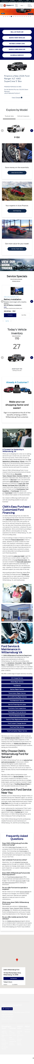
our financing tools (21, 562)
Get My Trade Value (17, 251)
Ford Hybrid (8, 495)
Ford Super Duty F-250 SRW (16, 488)
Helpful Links (20, 1030)
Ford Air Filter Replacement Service (17, 722)
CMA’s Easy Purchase (15, 850)
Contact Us (25, 577)
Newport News (11, 478)
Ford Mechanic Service (17, 703)
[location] (32, 1)
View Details (16, 100)
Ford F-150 (21, 486)
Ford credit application (24, 564)
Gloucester (18, 477)
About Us (27, 1034)
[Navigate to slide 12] (24, 16)
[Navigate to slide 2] (5, 16)
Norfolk (25, 478)
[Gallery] (17, 267)
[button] (17, 963)
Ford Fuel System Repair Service (17, 733)
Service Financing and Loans (17, 707)
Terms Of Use (13, 1061)
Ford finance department (15, 879)
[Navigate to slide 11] (22, 16)
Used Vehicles (14, 484)
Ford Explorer (21, 492)
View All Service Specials (16, 281)
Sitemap (18, 1060)
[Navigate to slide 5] (11, 16)
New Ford (13, 482)
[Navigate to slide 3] (7, 16)
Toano (4, 478)
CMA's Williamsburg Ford (5, 1061)
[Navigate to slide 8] (17, 16)
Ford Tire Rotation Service (17, 718)
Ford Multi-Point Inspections (17, 711)
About (27, 1029)
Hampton (20, 478)
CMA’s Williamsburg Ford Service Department (17, 658)
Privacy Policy (10, 1060)
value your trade (19, 559)
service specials (24, 894)
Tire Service (17, 688)
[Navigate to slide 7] (15, 16)
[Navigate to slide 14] (28, 16)
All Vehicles (12, 1030)
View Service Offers (17, 175)
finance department (17, 542)
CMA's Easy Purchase (12, 522)
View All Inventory (16, 338)
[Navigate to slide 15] (30, 16)
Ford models (23, 854)
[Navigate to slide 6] (13, 16)
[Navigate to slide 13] (26, 16)
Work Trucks (12, 1038)
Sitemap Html (22, 1060)
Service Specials (19, 779)
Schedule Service (16, 284)
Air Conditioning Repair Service (17, 699)
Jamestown (10, 665)
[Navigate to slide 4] (9, 16)
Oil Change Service (17, 681)
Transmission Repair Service (17, 696)
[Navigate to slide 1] (3, 16)
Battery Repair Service (17, 692)
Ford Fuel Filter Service (17, 730)
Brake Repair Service (17, 684)
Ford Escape (15, 494)
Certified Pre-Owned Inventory (12, 1046)
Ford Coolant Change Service (17, 726)
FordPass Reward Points (22, 787)
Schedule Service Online (12, 740)
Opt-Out (30, 1060)
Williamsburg (23, 909)
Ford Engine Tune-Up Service (17, 715)
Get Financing (17, 213)
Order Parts (4, 806)
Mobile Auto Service (20, 746)
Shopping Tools (5, 1030)
